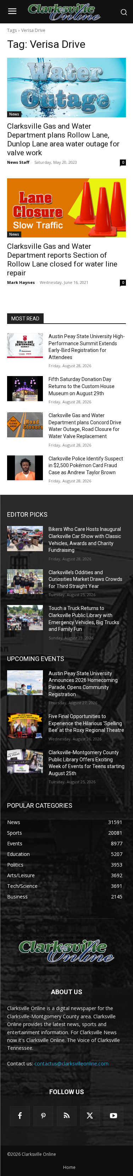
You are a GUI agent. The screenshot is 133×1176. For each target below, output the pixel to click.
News (14, 114)
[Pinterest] (43, 1116)
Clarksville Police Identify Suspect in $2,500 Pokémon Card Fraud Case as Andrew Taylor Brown (86, 465)
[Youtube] (113, 1116)
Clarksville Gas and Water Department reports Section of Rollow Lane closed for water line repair (62, 259)
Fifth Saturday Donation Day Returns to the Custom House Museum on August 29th (82, 386)
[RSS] (67, 1116)
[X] (90, 1116)
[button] (123, 12)
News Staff (18, 162)
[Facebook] (20, 1116)
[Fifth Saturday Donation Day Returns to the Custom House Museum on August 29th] (25, 388)
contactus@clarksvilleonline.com (71, 1063)
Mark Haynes (21, 282)
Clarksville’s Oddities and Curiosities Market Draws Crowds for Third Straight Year (85, 579)
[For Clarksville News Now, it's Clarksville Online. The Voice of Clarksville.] (66, 952)
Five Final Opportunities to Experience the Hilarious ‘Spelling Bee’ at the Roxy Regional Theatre (86, 723)
